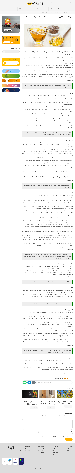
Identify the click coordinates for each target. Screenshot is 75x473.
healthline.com (67, 378)
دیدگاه (71, 418)
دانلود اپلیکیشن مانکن (68, 449)
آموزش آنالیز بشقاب (54, 454)
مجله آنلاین (41, 452)
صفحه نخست (70, 12)
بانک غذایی (41, 449)
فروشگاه (56, 2)
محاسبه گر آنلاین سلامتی (39, 450)
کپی (34, 382)
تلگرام (29, 382)
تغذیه (60, 12)
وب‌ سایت (37, 431)
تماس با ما (37, 2)
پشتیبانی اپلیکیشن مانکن (25, 450)
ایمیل (54, 431)
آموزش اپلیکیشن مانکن (53, 449)
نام (72, 431)
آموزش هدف (55, 452)
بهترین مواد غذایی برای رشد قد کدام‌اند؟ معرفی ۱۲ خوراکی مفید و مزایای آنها (47, 403)
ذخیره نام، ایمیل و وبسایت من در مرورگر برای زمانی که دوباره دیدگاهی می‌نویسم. (55, 436)
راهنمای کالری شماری (54, 450)
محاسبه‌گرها (47, 2)
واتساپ (24, 382)
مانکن (70, 2)
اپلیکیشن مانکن (65, 2)
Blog (64, 12)
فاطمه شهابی (63, 19)
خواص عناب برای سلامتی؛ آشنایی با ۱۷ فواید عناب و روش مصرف (65, 402)
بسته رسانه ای (70, 450)
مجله (60, 2)
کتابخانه (52, 2)
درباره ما (42, 2)
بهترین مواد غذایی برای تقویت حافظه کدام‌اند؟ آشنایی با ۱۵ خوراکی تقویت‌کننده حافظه (31, 403)
